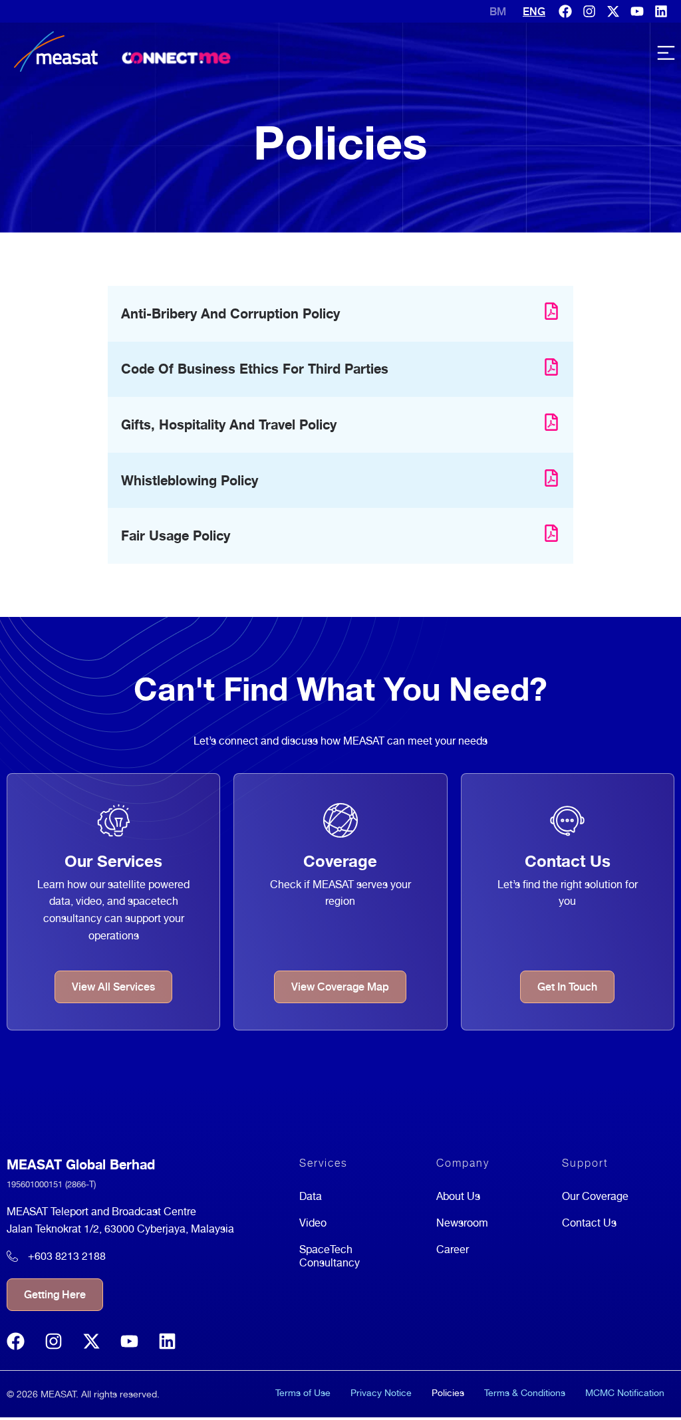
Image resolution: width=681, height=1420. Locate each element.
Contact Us (589, 1223)
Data (310, 1196)
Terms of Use (303, 1392)
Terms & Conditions (524, 1392)
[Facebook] (565, 11)
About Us (458, 1196)
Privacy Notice (381, 1392)
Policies (448, 1392)
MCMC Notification (624, 1392)
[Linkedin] (661, 11)
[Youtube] (637, 11)
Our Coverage (595, 1196)
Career (452, 1249)
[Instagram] (589, 11)
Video (313, 1223)
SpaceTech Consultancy (329, 1256)
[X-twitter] (613, 11)
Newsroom (462, 1223)
